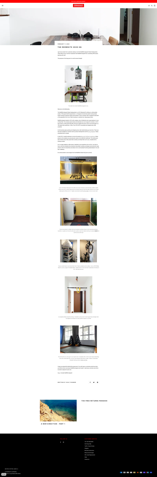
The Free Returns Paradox (94, 401)
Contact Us (87, 459)
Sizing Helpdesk (91, 131)
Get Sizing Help (88, 443)
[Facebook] (60, 442)
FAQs (86, 457)
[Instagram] (63, 442)
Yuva (59, 373)
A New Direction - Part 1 (53, 424)
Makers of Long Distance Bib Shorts (12, 473)
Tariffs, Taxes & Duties (89, 446)
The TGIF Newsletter (89, 441)
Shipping (86, 448)
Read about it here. (89, 117)
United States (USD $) (11, 468)
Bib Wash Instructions (89, 450)
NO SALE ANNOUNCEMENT (78, 1)
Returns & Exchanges (89, 452)
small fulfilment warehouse (89, 136)
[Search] (151, 5)
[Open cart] (154, 5)
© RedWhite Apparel (11, 471)
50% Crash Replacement (90, 455)
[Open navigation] (2, 5)
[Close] (154, 452)
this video (86, 191)
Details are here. (83, 360)
